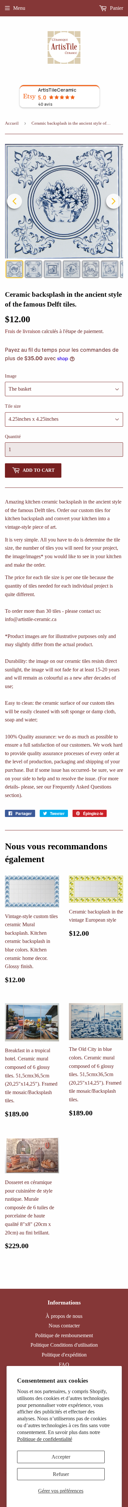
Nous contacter (64, 1325)
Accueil (12, 123)
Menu (19, 8)
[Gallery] (64, 212)
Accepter (61, 1457)
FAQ (64, 1364)
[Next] (113, 201)
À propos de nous (64, 1316)
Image (10, 376)
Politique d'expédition (64, 1354)
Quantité (13, 436)
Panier (116, 8)
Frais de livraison (22, 331)
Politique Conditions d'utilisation (64, 1345)
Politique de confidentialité (44, 1439)
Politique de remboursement (64, 1335)
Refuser (61, 1474)
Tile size (13, 406)
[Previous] (14, 201)
